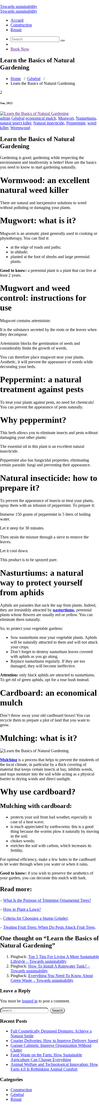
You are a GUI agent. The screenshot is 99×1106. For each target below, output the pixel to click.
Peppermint (75, 123)
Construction (21, 25)
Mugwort (66, 118)
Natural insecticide (48, 123)
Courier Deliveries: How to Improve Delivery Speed (54, 1040)
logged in (29, 1001)
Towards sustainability (18, 6)
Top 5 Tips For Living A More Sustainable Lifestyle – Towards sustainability (55, 959)
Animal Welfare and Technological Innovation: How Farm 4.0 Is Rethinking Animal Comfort (54, 1066)
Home (16, 78)
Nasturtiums (86, 118)
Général (33, 78)
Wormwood (20, 128)
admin (5, 118)
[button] (62, 40)
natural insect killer (15, 123)
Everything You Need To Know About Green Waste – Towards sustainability (52, 978)
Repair (16, 29)
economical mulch (41, 118)
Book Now (20, 49)
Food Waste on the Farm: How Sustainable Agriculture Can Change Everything (46, 1057)
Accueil (17, 20)
